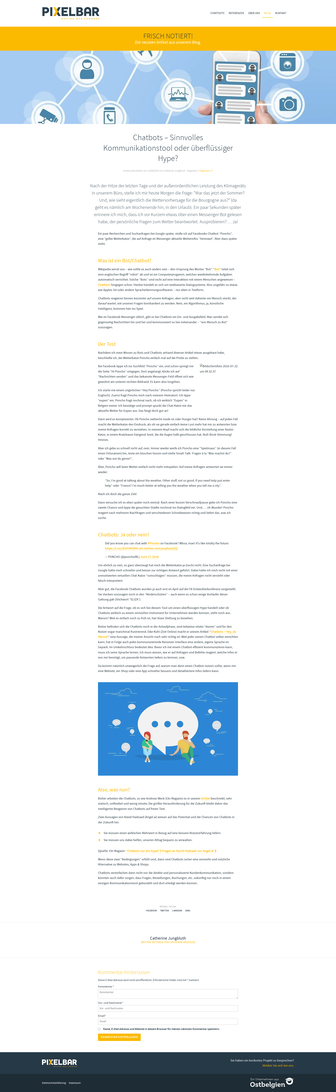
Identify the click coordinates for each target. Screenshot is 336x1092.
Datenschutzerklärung (54, 1083)
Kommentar (106, 986)
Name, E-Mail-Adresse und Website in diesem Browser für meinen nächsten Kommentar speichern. (161, 1029)
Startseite (217, 13)
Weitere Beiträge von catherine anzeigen (168, 942)
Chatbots (104, 285)
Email (102, 1016)
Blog (267, 13)
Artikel (205, 798)
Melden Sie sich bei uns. (278, 1066)
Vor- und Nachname (110, 1003)
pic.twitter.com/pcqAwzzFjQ (158, 548)
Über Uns (254, 13)
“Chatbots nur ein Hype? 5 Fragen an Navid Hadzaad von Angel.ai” (170, 851)
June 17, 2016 (149, 557)
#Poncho (154, 543)
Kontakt (280, 13)
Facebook (151, 910)
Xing (187, 910)
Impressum (75, 1083)
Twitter (164, 910)
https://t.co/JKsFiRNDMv (122, 548)
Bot (217, 269)
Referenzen (236, 13)
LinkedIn (177, 910)
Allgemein (204, 170)
